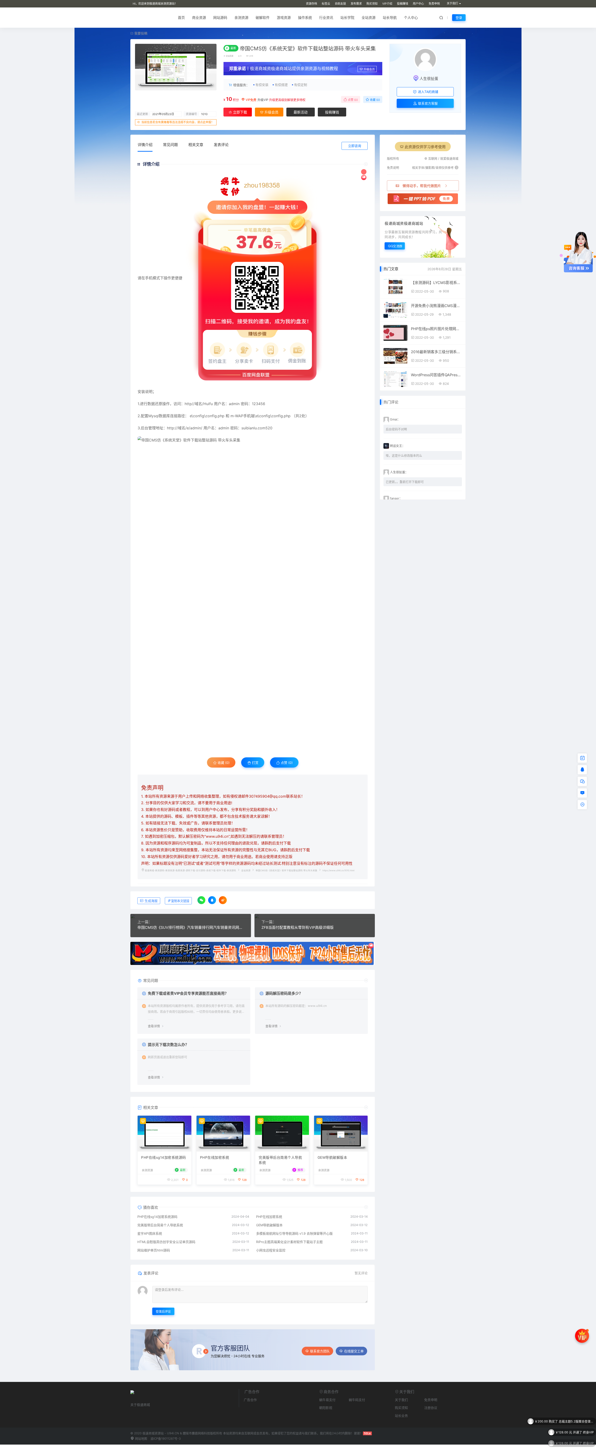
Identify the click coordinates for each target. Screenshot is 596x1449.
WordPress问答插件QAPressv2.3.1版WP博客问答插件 (436, 375)
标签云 (326, 3)
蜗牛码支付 (357, 1400)
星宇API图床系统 (149, 1233)
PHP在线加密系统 (214, 1157)
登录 (459, 18)
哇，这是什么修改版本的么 (404, 455)
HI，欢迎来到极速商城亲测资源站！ (155, 3)
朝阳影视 (325, 1408)
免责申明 (434, 3)
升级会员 (369, 69)
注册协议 (430, 1408)
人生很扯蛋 (429, 78)
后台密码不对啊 (396, 429)
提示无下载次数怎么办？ (168, 1044)
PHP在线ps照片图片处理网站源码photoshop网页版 (436, 328)
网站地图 (140, 1438)
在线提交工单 (354, 1351)
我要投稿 (140, 33)
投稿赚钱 (402, 3)
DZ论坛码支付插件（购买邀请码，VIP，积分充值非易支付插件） (576, 1433)
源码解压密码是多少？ (284, 993)
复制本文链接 (180, 901)
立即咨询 (354, 146)
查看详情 (154, 1026)
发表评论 (221, 144)
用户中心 (418, 3)
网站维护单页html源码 (153, 1250)
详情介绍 (145, 144)
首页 (181, 17)
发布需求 (356, 3)
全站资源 (369, 17)
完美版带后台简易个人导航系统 (280, 1160)
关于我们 (401, 1400)
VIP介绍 (387, 3)
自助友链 (340, 3)
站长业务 (401, 1416)
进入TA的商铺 (427, 92)
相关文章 (195, 144)
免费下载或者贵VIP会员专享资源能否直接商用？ (188, 993)
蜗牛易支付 (327, 1400)
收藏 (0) (374, 100)
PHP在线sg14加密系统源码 (163, 1157)
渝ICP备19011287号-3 (165, 1438)
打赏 (254, 763)
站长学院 (347, 17)
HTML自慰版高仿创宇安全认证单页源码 (166, 1242)
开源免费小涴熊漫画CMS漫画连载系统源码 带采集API (436, 305)
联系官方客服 (427, 103)
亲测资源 (241, 17)
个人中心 (411, 17)
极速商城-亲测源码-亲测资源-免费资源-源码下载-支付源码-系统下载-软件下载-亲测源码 (190, 870)
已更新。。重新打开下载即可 (405, 482)
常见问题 (170, 144)
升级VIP (262, 100)
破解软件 (263, 17)
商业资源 (199, 17)
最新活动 (301, 112)
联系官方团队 (320, 1351)
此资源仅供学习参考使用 (425, 146)
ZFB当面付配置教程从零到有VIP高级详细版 (297, 927)
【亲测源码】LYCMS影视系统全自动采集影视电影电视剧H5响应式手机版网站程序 (436, 282)
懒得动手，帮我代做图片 (422, 186)
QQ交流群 (395, 246)
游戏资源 (284, 17)
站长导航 (390, 17)
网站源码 (220, 17)
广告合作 (250, 1400)
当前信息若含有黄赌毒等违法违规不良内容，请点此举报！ (177, 122)
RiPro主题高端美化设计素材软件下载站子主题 (289, 1242)
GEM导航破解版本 (332, 1157)
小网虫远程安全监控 (270, 1250)
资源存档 (311, 3)
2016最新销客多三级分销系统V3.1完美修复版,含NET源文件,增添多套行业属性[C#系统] (436, 351)
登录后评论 (163, 1311)
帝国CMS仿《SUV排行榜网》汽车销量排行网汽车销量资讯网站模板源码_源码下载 (190, 927)
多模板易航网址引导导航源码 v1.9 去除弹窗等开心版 (294, 1233)
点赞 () (352, 100)
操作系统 (305, 17)
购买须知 (372, 3)
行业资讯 (326, 17)
